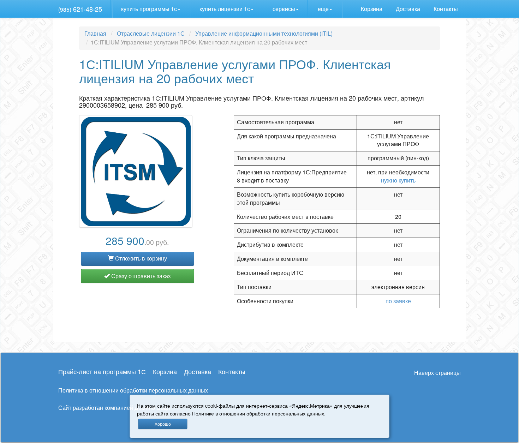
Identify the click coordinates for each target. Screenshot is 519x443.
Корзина (372, 9)
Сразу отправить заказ (140, 276)
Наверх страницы (437, 373)
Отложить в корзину (140, 258)
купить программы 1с (149, 9)
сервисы (284, 9)
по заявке (398, 301)
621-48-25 (80, 8)
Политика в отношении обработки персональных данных (133, 390)
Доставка (409, 9)
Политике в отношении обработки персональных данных (258, 413)
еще (323, 9)
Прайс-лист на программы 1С (102, 371)
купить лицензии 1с (224, 9)
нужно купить (398, 180)
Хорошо (163, 424)
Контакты (446, 9)
